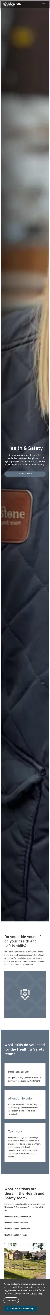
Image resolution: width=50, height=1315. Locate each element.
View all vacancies (25, 474)
